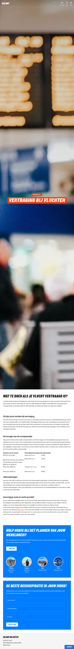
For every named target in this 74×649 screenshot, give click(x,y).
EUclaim (21, 510)
